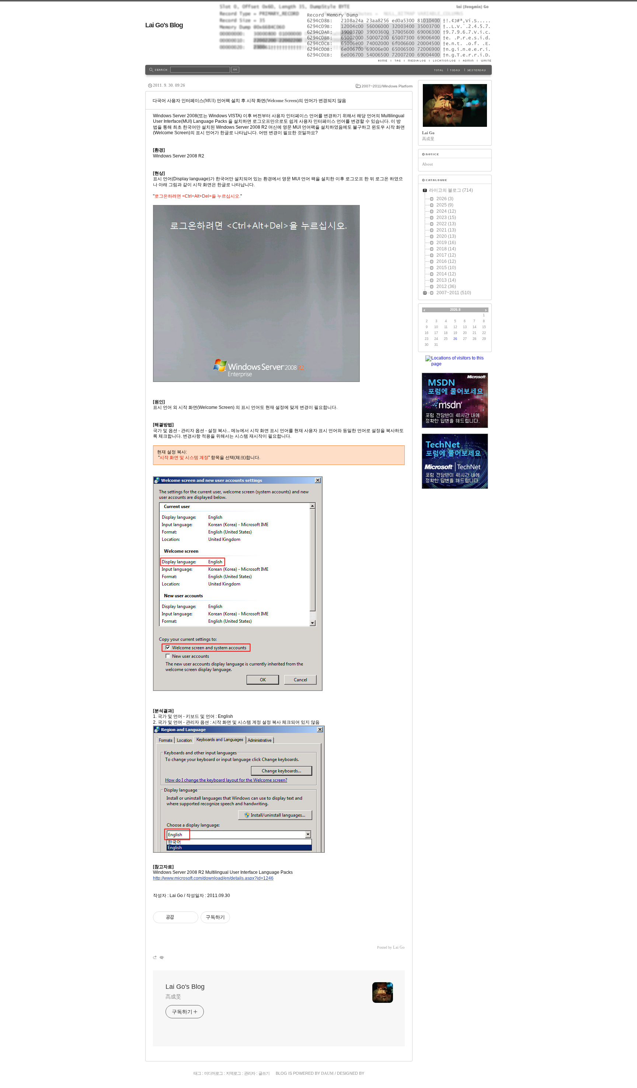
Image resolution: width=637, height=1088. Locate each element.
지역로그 (233, 1073)
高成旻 (173, 997)
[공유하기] (180, 917)
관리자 (249, 1073)
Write (484, 60)
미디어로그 (213, 1073)
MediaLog (416, 60)
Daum (327, 1073)
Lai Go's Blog (164, 25)
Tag (397, 60)
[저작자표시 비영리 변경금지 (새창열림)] (240, 917)
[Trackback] (155, 957)
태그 (197, 1073)
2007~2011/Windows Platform (387, 86)
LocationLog (444, 60)
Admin (468, 60)
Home (384, 60)
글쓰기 (263, 1073)
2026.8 (455, 310)
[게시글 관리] (190, 917)
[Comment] (161, 957)
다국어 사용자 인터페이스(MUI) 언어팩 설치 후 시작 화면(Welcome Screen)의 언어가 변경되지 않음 (249, 100)
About (427, 164)
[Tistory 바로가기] (454, 154)
